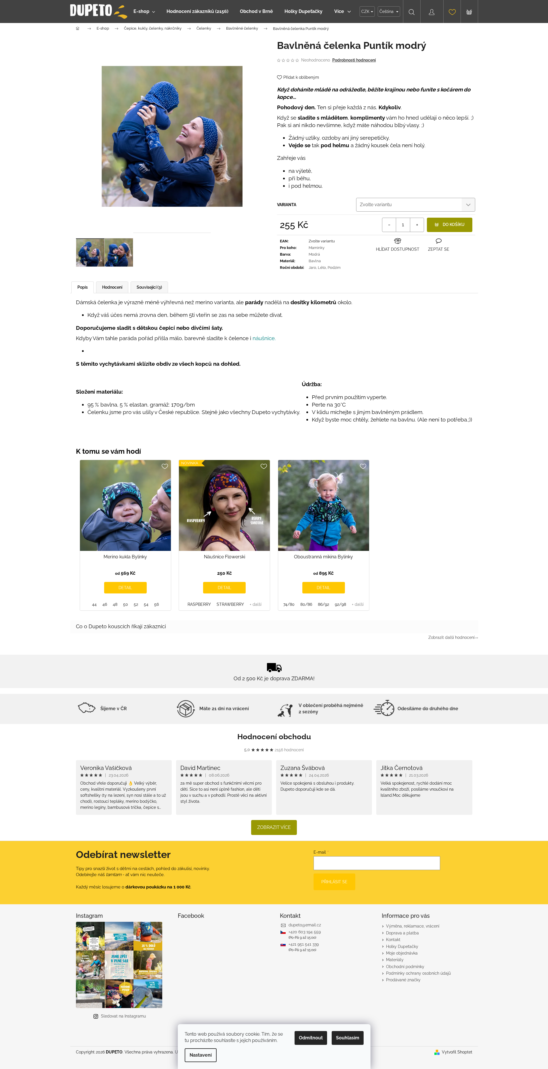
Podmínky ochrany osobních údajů (418, 973)
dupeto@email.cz (305, 925)
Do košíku (454, 224)
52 (136, 604)
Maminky (316, 248)
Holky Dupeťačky (402, 946)
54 (146, 604)
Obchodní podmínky (405, 966)
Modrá (314, 254)
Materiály (395, 959)
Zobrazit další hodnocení (451, 637)
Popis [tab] (82, 287)
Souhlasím (347, 1038)
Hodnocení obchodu (274, 736)
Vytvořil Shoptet (457, 1052)
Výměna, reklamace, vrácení (412, 926)
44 (94, 604)
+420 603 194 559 (305, 932)
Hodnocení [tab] (112, 287)
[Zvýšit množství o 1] (417, 225)
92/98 (340, 604)
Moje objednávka (402, 953)
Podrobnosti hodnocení (354, 60)
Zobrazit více (274, 827)
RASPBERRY (199, 604)
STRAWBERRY (230, 604)
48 (115, 604)
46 (104, 604)
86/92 (323, 604)
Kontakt (393, 939)
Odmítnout (311, 1038)
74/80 (289, 604)
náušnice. (264, 338)
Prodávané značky (403, 980)
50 (125, 604)
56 (156, 604)
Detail (125, 587)
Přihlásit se (334, 882)
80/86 (306, 604)
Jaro (312, 267)
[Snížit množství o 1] (389, 225)
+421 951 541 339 (304, 944)
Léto (322, 267)
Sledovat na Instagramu (123, 1016)
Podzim (334, 267)
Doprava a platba (402, 933)
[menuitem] (144, 11)
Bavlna (315, 261)
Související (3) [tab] (149, 287)
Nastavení (201, 1055)
